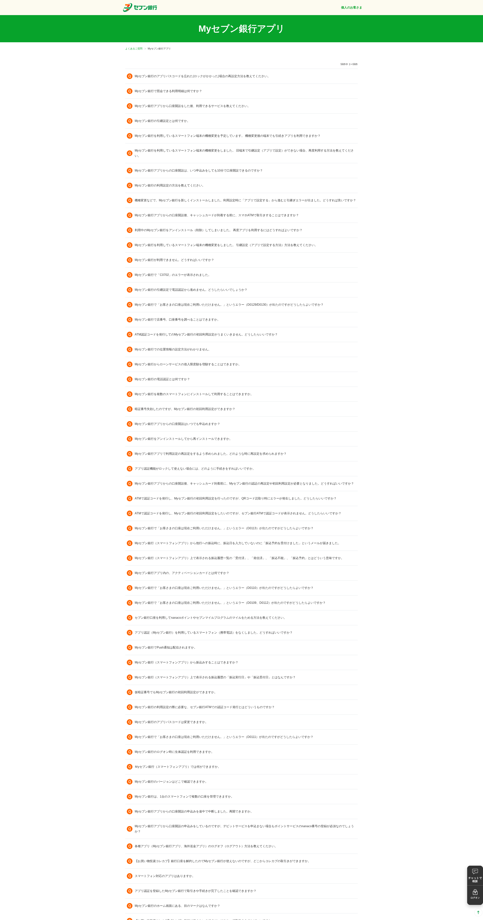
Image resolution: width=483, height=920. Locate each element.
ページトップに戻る (478, 912)
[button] (241, 76)
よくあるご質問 (133, 48)
